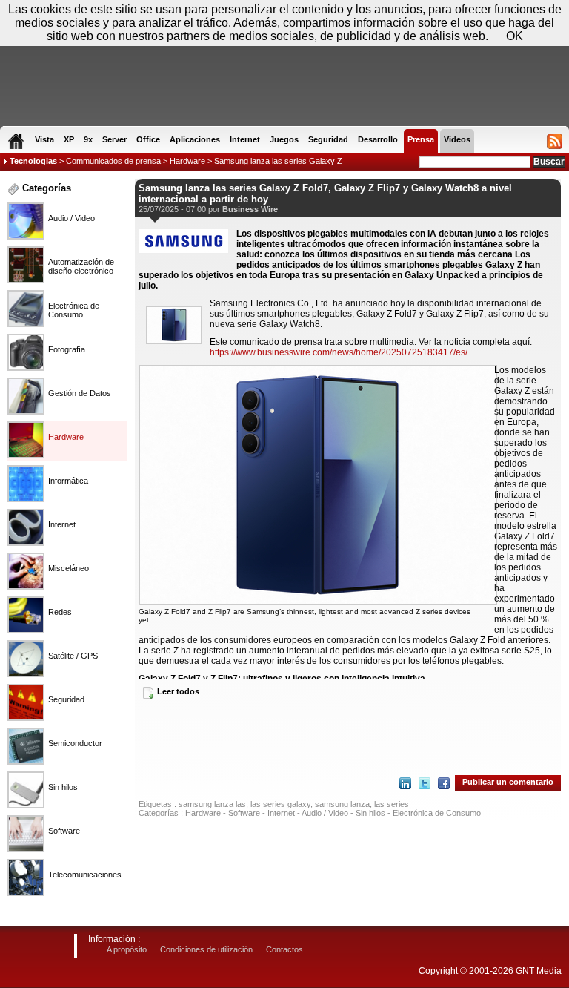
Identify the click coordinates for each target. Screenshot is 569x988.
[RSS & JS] (554, 141)
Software (244, 812)
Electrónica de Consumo (437, 812)
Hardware (187, 161)
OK (514, 36)
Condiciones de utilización (206, 949)
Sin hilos (370, 812)
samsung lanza (342, 804)
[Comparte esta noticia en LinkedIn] (405, 783)
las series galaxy (280, 804)
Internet (281, 812)
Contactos (284, 949)
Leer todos (178, 691)
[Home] (16, 141)
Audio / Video (325, 812)
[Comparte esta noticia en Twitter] (424, 783)
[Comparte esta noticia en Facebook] (444, 783)
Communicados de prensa (113, 161)
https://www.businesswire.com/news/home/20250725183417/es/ (338, 352)
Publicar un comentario (507, 781)
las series (391, 804)
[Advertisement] (347, 736)
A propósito (127, 949)
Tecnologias (33, 161)
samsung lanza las (212, 804)
